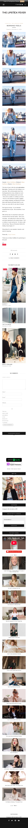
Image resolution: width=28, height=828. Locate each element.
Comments (14, 250)
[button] (15, 555)
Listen (22, 1)
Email (4, 397)
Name (4, 392)
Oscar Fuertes (11, 234)
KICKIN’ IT (4, 304)
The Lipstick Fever (17, 23)
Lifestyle (8, 23)
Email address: (8, 519)
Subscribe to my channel (15, 551)
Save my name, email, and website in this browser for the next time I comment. (5, 417)
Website (4, 402)
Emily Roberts (14, 258)
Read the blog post (14, 468)
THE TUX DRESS (6, 324)
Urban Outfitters (11, 182)
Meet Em (14, 473)
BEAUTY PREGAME (7, 364)
